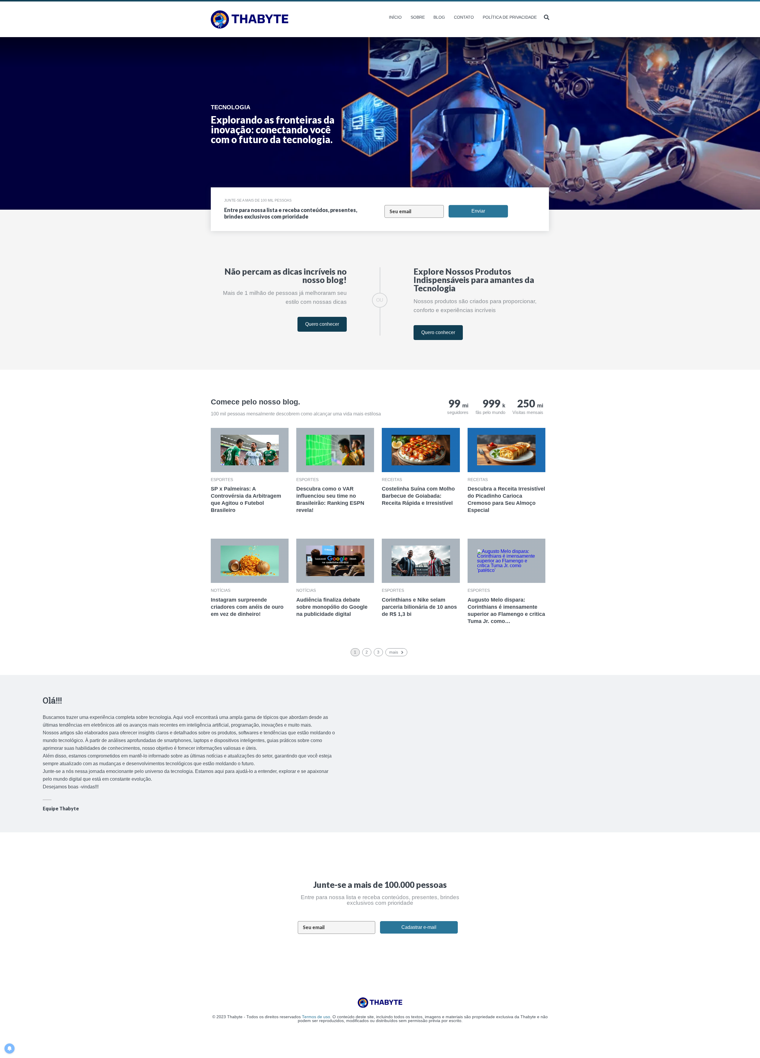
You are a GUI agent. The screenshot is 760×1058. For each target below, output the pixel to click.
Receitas (392, 479)
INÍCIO (395, 17)
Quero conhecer (322, 324)
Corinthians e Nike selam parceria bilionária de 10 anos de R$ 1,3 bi (419, 607)
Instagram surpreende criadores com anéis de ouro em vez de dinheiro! (247, 607)
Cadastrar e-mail (418, 927)
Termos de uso (316, 1017)
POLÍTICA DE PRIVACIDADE (510, 17)
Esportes (222, 479)
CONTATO (464, 17)
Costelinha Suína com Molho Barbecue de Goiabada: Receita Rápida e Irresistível (418, 496)
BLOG (439, 17)
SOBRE (418, 17)
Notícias (220, 590)
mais (393, 652)
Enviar (478, 211)
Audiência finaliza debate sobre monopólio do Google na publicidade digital (332, 607)
